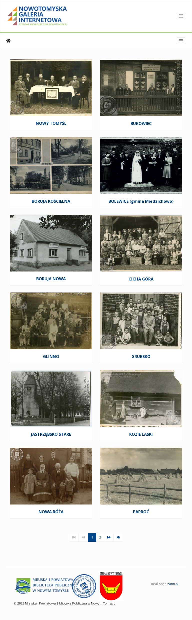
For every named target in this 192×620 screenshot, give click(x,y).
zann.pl (172, 584)
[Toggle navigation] (181, 16)
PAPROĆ (141, 511)
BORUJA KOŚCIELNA (51, 201)
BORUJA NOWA (51, 279)
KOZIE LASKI (141, 434)
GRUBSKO (141, 356)
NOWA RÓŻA (51, 511)
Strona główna (8, 41)
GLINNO (51, 356)
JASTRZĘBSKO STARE (51, 434)
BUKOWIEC (141, 123)
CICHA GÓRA (141, 279)
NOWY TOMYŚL (51, 123)
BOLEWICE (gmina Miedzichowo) (141, 201)
